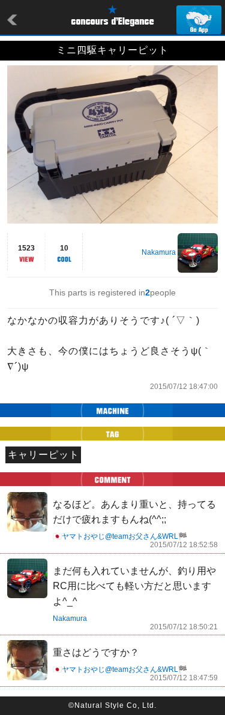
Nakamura (159, 252)
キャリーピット (43, 454)
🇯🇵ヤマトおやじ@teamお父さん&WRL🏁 (120, 536)
